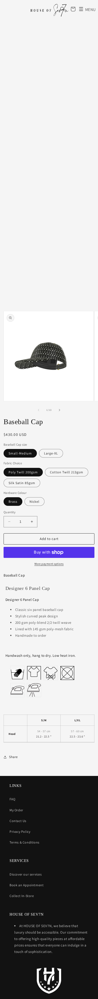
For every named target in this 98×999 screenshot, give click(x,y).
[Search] (62, 9)
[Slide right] (59, 410)
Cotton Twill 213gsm (66, 472)
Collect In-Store (22, 896)
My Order (16, 810)
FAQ (12, 799)
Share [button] (13, 757)
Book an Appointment (27, 885)
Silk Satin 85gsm (22, 483)
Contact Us (18, 821)
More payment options (49, 564)
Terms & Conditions (24, 842)
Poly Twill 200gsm (23, 472)
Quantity (9, 512)
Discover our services (26, 874)
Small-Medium (20, 453)
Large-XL (51, 453)
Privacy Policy (20, 831)
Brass (13, 501)
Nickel (34, 501)
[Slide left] (38, 410)
